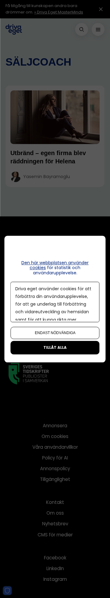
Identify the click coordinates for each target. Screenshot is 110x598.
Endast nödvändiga (55, 333)
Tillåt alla (55, 347)
